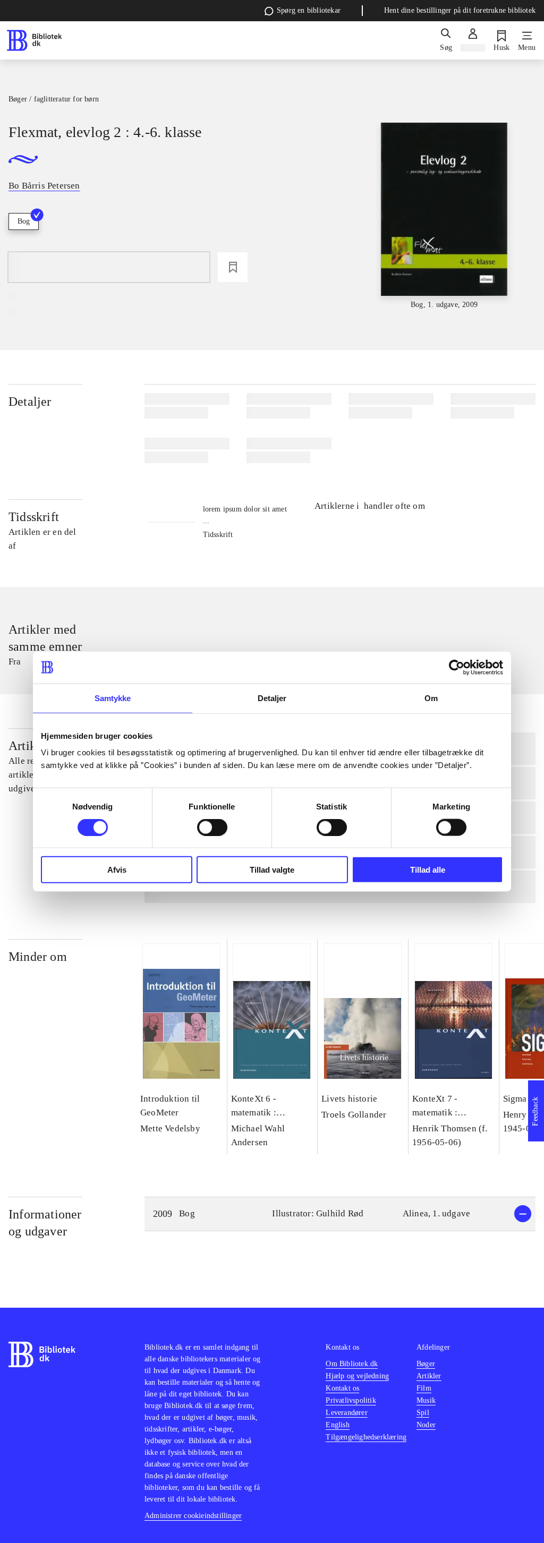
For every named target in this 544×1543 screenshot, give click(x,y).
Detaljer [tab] (272, 697)
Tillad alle (427, 869)
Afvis (116, 869)
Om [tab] (431, 697)
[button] (340, 1214)
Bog (24, 221)
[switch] (212, 827)
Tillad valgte (272, 869)
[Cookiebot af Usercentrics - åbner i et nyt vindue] (456, 667)
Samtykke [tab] (113, 697)
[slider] (444, 216)
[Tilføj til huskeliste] (233, 267)
